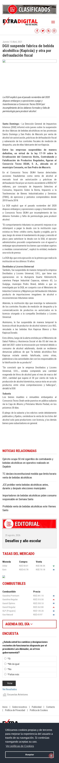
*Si (9, 658)
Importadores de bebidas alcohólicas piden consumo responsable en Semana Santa (29, 497)
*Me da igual (13, 664)
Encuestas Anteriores (17, 694)
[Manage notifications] (51, 755)
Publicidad (36, 707)
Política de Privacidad (15, 710)
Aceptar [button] (29, 754)
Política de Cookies (39, 710)
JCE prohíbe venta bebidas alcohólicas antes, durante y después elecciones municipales (25, 486)
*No (9, 669)
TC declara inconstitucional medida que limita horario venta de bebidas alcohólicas (29, 475)
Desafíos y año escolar (23, 541)
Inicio (5, 707)
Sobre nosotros (19, 707)
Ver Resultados (9, 689)
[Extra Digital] (20, 21)
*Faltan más (13, 674)
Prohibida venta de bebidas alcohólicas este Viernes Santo (29, 508)
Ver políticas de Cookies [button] (20, 746)
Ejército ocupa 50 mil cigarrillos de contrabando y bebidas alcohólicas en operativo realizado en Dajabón (27, 463)
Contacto (50, 707)
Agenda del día (17, 624)
